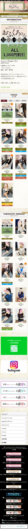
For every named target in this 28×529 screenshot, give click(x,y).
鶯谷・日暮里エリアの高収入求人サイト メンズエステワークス (13, 475)
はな (21, 303)
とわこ (20, 278)
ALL (4, 100)
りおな (7, 257)
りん (7, 144)
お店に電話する (20, 526)
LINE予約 (4, 439)
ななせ (7, 170)
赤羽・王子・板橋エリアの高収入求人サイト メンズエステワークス (13, 482)
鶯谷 (10, 100)
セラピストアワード (7, 421)
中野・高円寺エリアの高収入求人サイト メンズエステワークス (13, 490)
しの (21, 234)
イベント (4, 432)
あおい (20, 324)
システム (4, 428)
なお (7, 198)
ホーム (4, 526)
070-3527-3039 (5, 87)
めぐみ (7, 303)
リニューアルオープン (7, 118)
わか (21, 144)
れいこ (20, 118)
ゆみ (21, 257)
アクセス (4, 435)
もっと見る (24, 18)
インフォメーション (7, 418)
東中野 (24, 100)
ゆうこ (20, 170)
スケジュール (5, 425)
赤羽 (17, 100)
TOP (4, 447)
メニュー (10, 526)
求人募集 (4, 442)
